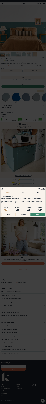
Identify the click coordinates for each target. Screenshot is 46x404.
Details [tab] (23, 192)
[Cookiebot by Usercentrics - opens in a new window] (39, 189)
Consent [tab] (8, 192)
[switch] (17, 210)
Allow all (37, 214)
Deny (8, 214)
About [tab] (38, 192)
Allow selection (23, 214)
